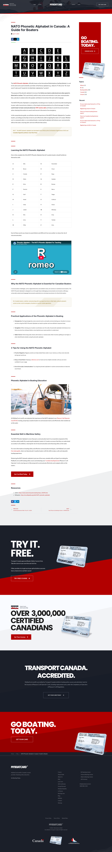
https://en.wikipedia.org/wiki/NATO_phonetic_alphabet (35, 495)
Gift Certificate (62, 784)
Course (39, 4)
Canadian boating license (52, 460)
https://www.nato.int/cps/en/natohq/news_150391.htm (33, 492)
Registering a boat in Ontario (87, 108)
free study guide (15, 451)
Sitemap (60, 803)
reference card (35, 359)
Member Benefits (62, 788)
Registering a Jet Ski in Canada (88, 125)
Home (35, 4)
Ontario (82, 94)
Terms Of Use (57, 818)
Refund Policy (65, 818)
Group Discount (62, 786)
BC (81, 87)
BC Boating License (86, 772)
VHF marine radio (41, 108)
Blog (59, 795)
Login (79, 4)
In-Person (60, 791)
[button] (12, 39)
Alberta (82, 85)
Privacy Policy (48, 818)
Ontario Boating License (87, 774)
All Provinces (84, 779)
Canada (82, 92)
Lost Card (60, 781)
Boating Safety (84, 90)
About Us (60, 777)
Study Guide (61, 774)
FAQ (59, 779)
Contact (73, 4)
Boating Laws (61, 793)
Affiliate (60, 798)
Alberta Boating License (87, 777)
